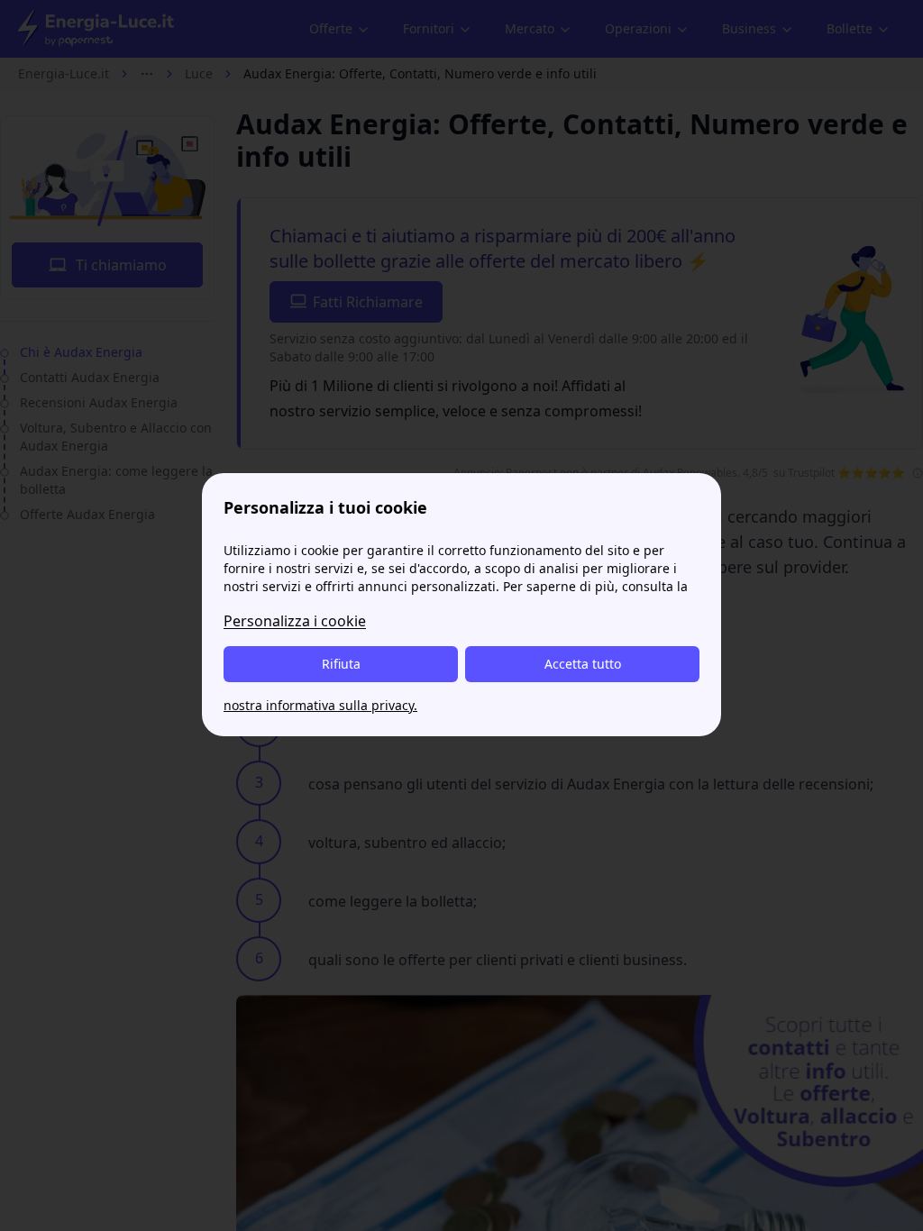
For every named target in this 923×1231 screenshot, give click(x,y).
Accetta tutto (582, 663)
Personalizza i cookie (295, 621)
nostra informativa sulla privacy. (320, 705)
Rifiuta (341, 663)
